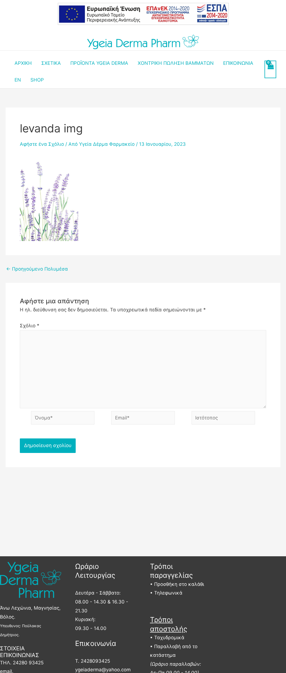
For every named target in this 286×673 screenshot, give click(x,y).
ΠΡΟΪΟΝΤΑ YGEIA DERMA (99, 63)
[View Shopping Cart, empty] (270, 69)
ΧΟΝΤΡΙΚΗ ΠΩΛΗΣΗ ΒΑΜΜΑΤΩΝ (176, 63)
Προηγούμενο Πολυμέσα (37, 269)
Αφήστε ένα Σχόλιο (42, 144)
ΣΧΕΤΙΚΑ (51, 63)
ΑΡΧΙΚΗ (23, 63)
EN (18, 80)
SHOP (37, 80)
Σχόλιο (29, 325)
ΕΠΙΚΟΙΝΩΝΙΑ (238, 63)
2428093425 (95, 661)
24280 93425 (28, 662)
